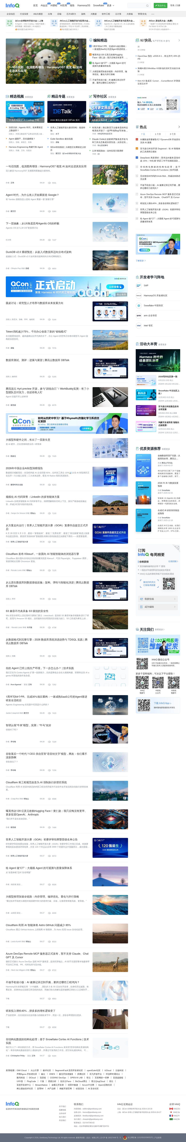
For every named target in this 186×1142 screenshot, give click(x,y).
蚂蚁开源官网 (66, 1088)
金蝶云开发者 (58, 1085)
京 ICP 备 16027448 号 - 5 (110, 1138)
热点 (143, 127)
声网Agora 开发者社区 (27, 1074)
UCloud (107, 1070)
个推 (42, 1081)
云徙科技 (119, 1070)
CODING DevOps (58, 1077)
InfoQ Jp (176, 1112)
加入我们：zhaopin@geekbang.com (88, 1119)
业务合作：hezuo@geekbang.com (87, 1112)
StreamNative (41, 1085)
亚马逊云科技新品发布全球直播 (168, 407)
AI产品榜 (52, 1088)
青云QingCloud (98, 1081)
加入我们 (62, 1117)
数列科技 (21, 1077)
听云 (89, 1077)
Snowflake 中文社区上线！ (168, 392)
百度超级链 (118, 1077)
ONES (52, 1074)
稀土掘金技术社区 (25, 1088)
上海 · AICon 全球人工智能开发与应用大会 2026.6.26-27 (139, 1112)
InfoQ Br (176, 1119)
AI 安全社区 (93, 1088)
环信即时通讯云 (113, 1074)
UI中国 (20, 1081)
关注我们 (62, 1120)
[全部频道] (153, 14)
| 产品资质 (157, 1138)
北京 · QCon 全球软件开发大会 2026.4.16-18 (134, 1109)
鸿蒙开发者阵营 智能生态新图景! (168, 423)
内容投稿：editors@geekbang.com (88, 1109)
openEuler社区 (93, 1070)
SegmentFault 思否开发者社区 (69, 1070)
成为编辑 (149, 607)
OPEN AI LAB (76, 1077)
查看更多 (160, 629)
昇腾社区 (81, 1074)
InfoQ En (176, 1109)
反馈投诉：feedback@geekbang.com (88, 1116)
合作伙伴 (62, 1113)
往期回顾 (173, 561)
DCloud (32, 1077)
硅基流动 (80, 1088)
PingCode (31, 1081)
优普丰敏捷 (73, 1085)
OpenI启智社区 (105, 1085)
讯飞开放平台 (96, 1074)
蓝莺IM (40, 1088)
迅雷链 (43, 1077)
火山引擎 (35, 1070)
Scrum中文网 (88, 1085)
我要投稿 (149, 599)
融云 (43, 1074)
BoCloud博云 (81, 1081)
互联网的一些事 (102, 1077)
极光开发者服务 (66, 1074)
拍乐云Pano (65, 1081)
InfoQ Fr (176, 1116)
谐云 (111, 1081)
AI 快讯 (145, 40)
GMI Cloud (22, 1070)
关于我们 (62, 1106)
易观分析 (52, 1081)
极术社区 (47, 1070)
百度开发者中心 (24, 1085)
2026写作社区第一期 (167, 376)
